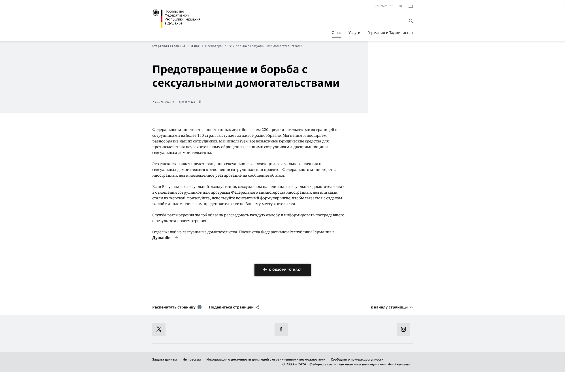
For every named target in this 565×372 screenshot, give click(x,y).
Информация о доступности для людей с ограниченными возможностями (265, 359)
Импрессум (192, 359)
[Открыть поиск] (409, 18)
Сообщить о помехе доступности (357, 359)
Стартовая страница (168, 46)
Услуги (354, 32)
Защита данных (164, 359)
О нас (336, 33)
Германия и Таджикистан (390, 32)
